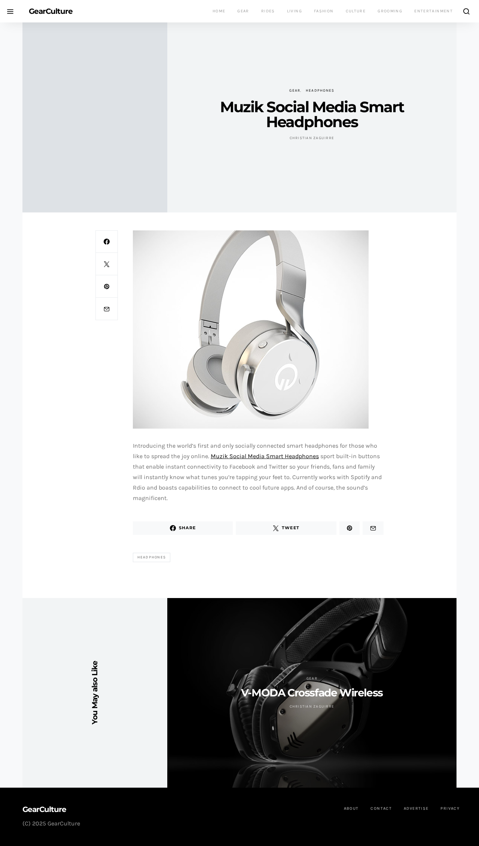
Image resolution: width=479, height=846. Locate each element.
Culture (356, 11)
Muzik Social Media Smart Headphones (265, 456)
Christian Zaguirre (312, 138)
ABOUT (351, 808)
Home (219, 11)
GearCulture (51, 11)
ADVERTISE (416, 808)
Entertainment (433, 11)
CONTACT (381, 808)
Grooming (390, 11)
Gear (243, 11)
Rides (268, 11)
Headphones (320, 90)
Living (294, 11)
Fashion (324, 11)
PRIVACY (450, 808)
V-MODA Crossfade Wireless (312, 692)
